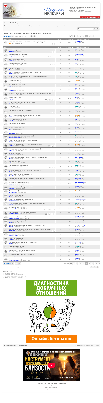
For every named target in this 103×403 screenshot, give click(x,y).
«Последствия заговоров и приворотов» (80, 11)
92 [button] (96, 36)
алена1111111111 (13, 200)
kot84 (76, 97)
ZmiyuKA (11, 120)
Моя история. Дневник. (16, 191)
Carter (10, 94)
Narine (77, 233)
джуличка (11, 90)
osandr (77, 93)
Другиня (77, 174)
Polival (10, 243)
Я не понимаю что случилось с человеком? (23, 212)
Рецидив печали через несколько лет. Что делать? (25, 170)
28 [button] (83, 36)
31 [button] (92, 36)
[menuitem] (12, 23)
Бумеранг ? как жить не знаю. (18, 54)
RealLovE (77, 102)
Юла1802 (11, 69)
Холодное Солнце (14, 218)
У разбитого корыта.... (16, 80)
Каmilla (10, 196)
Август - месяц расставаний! (18, 63)
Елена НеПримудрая (14, 260)
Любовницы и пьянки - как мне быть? (21, 254)
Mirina (10, 167)
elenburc (77, 68)
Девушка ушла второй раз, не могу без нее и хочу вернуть (28, 157)
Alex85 (10, 158)
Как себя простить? (15, 161)
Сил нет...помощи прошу (17, 259)
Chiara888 (11, 51)
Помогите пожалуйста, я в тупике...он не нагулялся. (25, 144)
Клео (10, 64)
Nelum (10, 222)
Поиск (86, 17)
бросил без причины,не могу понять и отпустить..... (26, 115)
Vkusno (77, 148)
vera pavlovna (78, 220)
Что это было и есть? (16, 97)
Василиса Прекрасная (15, 213)
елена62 (77, 246)
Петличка (77, 135)
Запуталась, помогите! (16, 234)
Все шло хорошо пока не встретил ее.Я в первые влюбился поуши (30, 93)
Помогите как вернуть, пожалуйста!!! (20, 174)
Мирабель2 (12, 180)
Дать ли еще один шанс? (17, 123)
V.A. (10, 107)
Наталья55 (78, 41)
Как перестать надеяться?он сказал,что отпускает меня (27, 225)
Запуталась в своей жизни (17, 89)
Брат (10, 43)
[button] (71, 36)
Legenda (11, 141)
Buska (10, 247)
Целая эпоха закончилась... (18, 246)
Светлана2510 (12, 230)
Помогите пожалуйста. (16, 238)
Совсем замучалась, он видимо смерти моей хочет (25, 72)
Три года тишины (14, 153)
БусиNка (77, 195)
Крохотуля (11, 150)
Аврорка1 (11, 184)
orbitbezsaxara (12, 162)
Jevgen (77, 229)
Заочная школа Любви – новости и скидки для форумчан (27, 42)
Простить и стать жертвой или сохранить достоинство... (27, 178)
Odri (76, 72)
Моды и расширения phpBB (51, 387)
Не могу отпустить (14, 50)
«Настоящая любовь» (75, 8)
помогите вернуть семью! (17, 59)
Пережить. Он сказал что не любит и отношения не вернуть (28, 76)
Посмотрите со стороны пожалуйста (20, 110)
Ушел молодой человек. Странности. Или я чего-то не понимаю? (30, 229)
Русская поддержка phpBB (51, 385)
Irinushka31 (78, 242)
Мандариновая (13, 235)
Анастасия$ (12, 256)
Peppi (10, 171)
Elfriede (77, 59)
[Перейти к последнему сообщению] (81, 41)
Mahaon (11, 239)
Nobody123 (12, 133)
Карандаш (11, 154)
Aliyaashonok (12, 192)
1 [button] (76, 36)
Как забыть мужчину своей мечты (20, 221)
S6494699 (11, 145)
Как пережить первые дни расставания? (22, 250)
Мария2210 (11, 188)
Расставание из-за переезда (17, 119)
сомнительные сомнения (17, 84)
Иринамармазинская (14, 137)
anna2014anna (79, 212)
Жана (10, 252)
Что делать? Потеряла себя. (18, 217)
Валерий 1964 (12, 56)
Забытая (11, 82)
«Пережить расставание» (76, 10)
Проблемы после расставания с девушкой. (23, 242)
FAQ (82, 17)
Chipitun (11, 73)
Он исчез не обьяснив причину (19, 182)
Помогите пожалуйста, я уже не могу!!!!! (21, 199)
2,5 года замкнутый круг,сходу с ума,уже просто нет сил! (27, 203)
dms (10, 86)
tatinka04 (11, 125)
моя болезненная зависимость (19, 165)
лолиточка (11, 116)
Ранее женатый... (14, 106)
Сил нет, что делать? (15, 68)
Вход (98, 17)
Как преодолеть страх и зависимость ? (21, 136)
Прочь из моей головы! (16, 195)
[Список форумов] (13, 10)
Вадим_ (11, 99)
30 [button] (89, 36)
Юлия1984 (11, 175)
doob (10, 129)
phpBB (48, 383)
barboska (11, 204)
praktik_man (78, 157)
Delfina (77, 144)
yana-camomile (13, 208)
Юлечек (77, 254)
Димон (77, 88)
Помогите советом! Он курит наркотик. (21, 187)
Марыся (77, 106)
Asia (76, 84)
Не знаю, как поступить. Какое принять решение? (25, 149)
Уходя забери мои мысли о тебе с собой (22, 102)
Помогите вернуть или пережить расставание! (27, 33)
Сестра (77, 80)
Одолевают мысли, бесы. (17, 128)
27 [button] (80, 36)
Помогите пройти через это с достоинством (23, 140)
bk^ (9, 103)
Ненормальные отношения (17, 132)
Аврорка (11, 226)
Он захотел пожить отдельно (18, 207)
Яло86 (10, 77)
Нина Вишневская (80, 182)
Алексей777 (12, 60)
